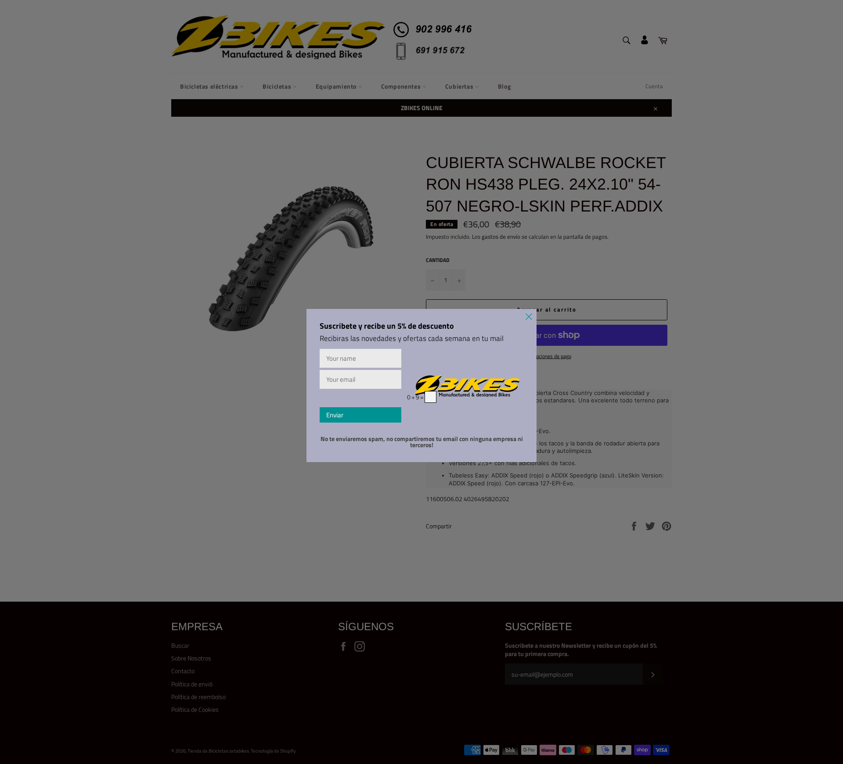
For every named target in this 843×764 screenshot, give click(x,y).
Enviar (334, 415)
